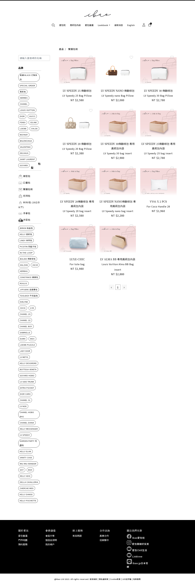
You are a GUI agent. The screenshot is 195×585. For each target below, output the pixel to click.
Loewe (23, 128)
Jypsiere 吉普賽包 (28, 289)
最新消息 (118, 25)
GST (22, 469)
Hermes (24, 97)
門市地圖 (22, 540)
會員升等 (50, 535)
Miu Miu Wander (28, 463)
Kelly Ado (25, 476)
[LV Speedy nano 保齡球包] (117, 71)
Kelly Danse (26, 494)
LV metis (24, 357)
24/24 (35, 265)
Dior (22, 116)
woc (32, 338)
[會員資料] (143, 25)
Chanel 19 (25, 314)
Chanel (24, 104)
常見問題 (77, 535)
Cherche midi (27, 488)
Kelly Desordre (28, 363)
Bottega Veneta (28, 369)
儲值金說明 (51, 540)
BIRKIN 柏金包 (26, 228)
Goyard (24, 165)
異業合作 (104, 535)
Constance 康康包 (29, 277)
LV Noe (23, 406)
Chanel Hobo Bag (27, 414)
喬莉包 (23, 91)
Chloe (34, 128)
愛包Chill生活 (139, 550)
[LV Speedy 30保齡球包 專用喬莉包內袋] (117, 124)
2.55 (32, 308)
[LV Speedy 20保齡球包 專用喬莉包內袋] (77, 181)
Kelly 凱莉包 (26, 234)
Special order (27, 85)
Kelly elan (25, 451)
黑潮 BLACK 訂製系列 (28, 77)
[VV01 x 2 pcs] (158, 181)
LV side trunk (27, 381)
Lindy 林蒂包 (26, 240)
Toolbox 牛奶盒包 (29, 295)
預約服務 (22, 544)
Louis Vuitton (27, 110)
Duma (23, 338)
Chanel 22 (25, 320)
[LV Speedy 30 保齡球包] (158, 71)
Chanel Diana (27, 422)
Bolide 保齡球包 (28, 258)
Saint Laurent (27, 159)
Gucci (32, 116)
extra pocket (27, 387)
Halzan (24, 265)
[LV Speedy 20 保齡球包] (77, 124)
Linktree (136, 556)
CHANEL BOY (26, 326)
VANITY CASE (26, 457)
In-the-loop (26, 252)
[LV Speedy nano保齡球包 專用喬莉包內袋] (117, 181)
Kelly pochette (28, 500)
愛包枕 (62, 25)
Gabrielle (25, 332)
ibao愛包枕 (138, 537)
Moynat (24, 134)
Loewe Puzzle (27, 344)
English (131, 25)
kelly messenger (29, 428)
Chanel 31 (25, 400)
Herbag (24, 271)
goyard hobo (27, 375)
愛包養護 (89, 25)
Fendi (23, 122)
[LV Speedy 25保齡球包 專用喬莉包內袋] (158, 124)
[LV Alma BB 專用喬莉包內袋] (117, 239)
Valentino (25, 147)
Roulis (23, 283)
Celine (33, 122)
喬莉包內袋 (75, 25)
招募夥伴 (104, 540)
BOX (30, 469)
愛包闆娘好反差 (140, 544)
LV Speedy (25, 435)
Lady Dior (25, 351)
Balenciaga (26, 140)
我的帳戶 (50, 544)
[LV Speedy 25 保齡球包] (77, 71)
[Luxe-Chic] (77, 239)
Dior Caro (25, 394)
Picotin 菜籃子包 (28, 246)
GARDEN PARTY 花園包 (28, 443)
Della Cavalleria (29, 482)
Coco (23, 308)
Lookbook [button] (103, 25)
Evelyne (24, 301)
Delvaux (24, 153)
